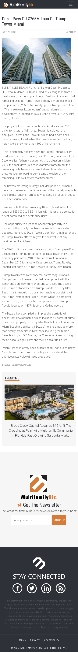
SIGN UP (60, 520)
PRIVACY (35, 640)
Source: (16, 364)
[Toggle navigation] (70, 4)
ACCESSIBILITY (51, 640)
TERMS (22, 640)
